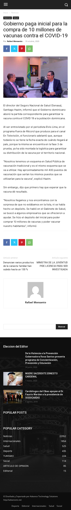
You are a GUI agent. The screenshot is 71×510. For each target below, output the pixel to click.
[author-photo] (35, 297)
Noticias (15, 12)
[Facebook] (6, 48)
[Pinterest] (21, 48)
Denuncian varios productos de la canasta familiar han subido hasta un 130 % (18, 266)
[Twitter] (14, 48)
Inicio (5, 12)
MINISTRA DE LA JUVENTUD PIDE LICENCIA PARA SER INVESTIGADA (52, 266)
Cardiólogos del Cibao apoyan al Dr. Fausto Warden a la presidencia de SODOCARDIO (44, 394)
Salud (16, 18)
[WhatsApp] (29, 48)
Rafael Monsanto (14, 41)
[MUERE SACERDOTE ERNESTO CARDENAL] (13, 379)
